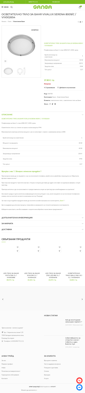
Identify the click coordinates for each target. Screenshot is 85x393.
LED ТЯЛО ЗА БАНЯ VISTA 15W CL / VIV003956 (11, 275)
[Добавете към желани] (17, 247)
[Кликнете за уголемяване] (5, 61)
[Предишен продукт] (78, 22)
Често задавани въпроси (52, 364)
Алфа (3, 367)
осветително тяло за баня (72, 100)
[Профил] (83, 7)
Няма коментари (78, 325)
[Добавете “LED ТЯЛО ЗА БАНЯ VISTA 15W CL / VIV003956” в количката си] (17, 251)
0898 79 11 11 (33, 2)
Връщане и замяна (50, 360)
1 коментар (76, 347)
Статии (46, 371)
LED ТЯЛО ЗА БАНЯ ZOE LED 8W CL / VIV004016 (53, 275)
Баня (10, 21)
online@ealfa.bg (8, 2)
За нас (4, 360)
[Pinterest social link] (55, 104)
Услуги (46, 378)
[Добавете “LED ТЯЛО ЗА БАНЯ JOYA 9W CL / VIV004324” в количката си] (38, 251)
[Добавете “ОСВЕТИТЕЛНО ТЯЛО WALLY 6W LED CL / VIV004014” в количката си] (80, 251)
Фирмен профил (7, 364)
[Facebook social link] (50, 104)
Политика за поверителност (11, 371)
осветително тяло (57, 100)
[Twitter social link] (52, 104)
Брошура (47, 375)
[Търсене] (12, 7)
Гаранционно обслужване (10, 375)
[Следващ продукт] (82, 22)
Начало (4, 21)
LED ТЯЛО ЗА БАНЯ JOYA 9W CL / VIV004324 (32, 275)
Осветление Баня (19, 21)
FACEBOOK (56, 2)
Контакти (5, 378)
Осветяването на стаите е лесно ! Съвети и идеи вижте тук (72, 341)
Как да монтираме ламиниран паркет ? (73, 321)
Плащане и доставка (51, 367)
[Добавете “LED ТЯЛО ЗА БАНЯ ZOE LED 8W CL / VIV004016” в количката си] (59, 251)
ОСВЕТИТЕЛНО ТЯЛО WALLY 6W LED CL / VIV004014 (74, 275)
